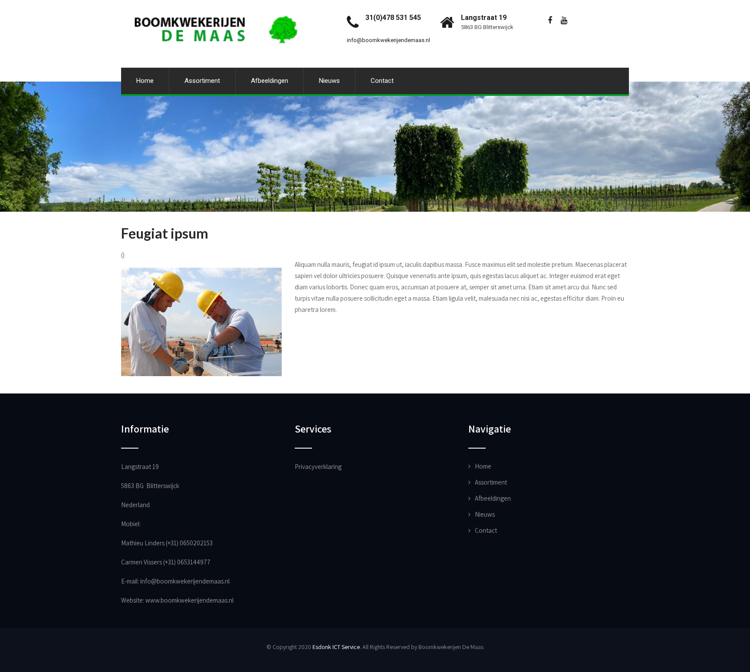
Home (145, 81)
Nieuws (329, 81)
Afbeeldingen (269, 81)
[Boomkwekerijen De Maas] (217, 4)
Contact (382, 81)
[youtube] (564, 20)
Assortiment (202, 81)
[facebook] (549, 20)
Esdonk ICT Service (336, 647)
